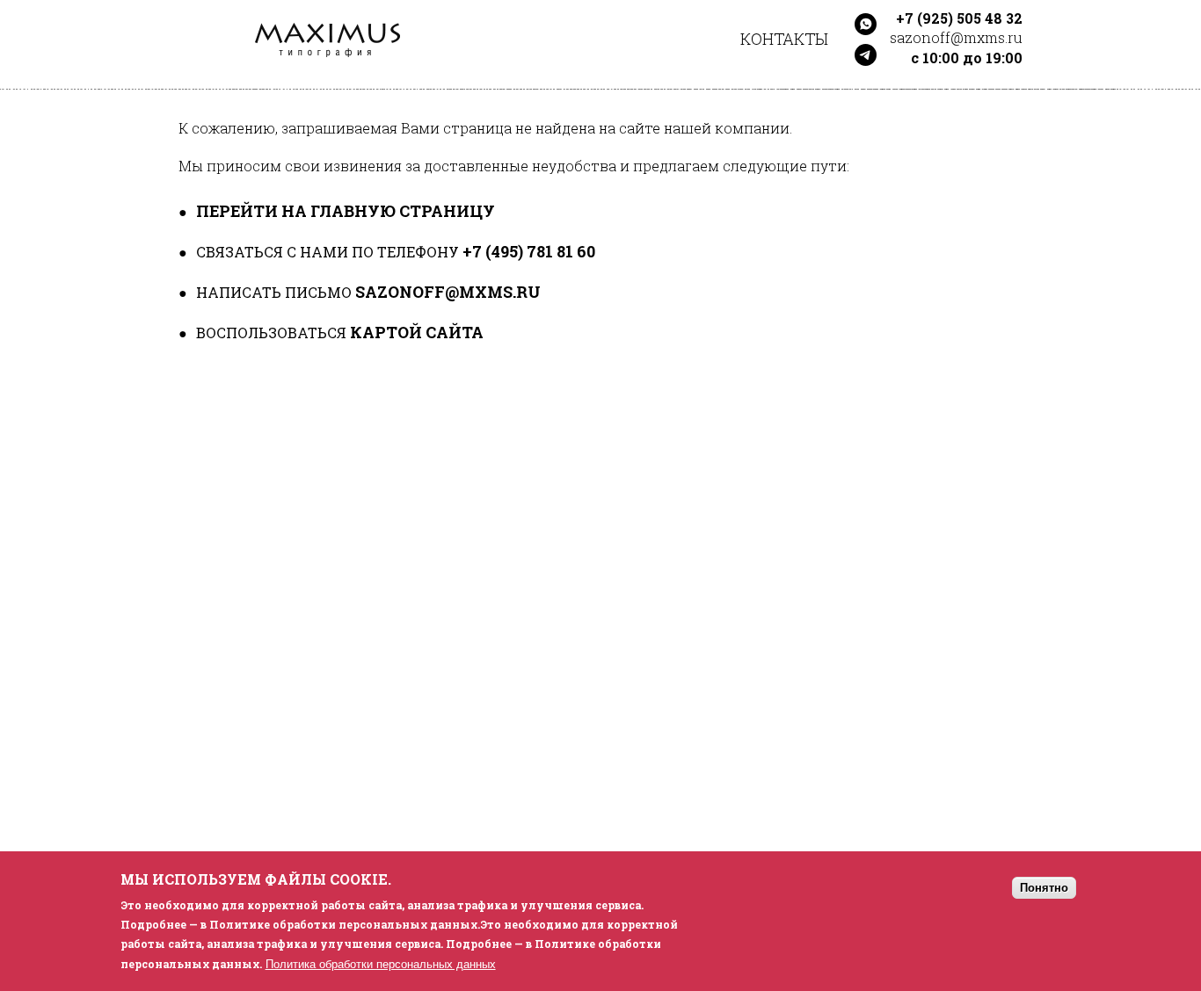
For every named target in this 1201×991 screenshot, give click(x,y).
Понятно (1044, 887)
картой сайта (417, 332)
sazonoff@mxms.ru (448, 291)
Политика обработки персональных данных (381, 963)
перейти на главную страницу (345, 210)
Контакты (784, 38)
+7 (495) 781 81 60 (528, 251)
